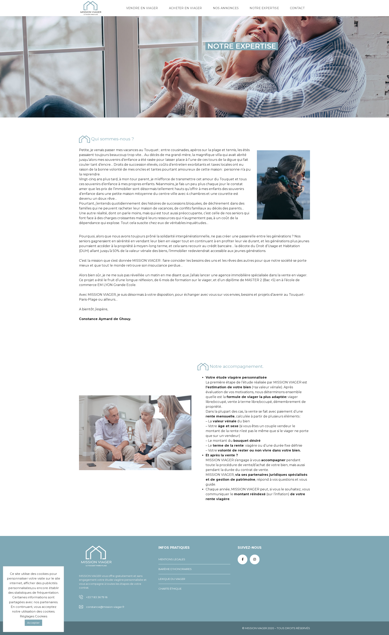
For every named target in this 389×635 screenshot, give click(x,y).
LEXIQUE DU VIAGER (171, 579)
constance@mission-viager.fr (105, 606)
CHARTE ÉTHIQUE (170, 588)
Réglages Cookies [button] (33, 616)
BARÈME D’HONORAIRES (175, 569)
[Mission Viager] (91, 8)
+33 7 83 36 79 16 (96, 597)
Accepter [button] (33, 622)
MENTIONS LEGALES (171, 559)
